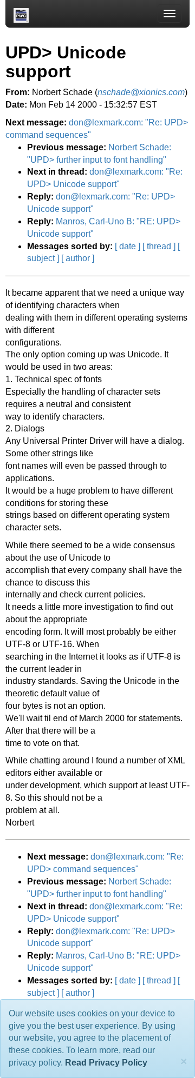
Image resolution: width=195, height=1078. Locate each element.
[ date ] (127, 246)
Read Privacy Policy (106, 1062)
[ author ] (77, 258)
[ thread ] (159, 246)
